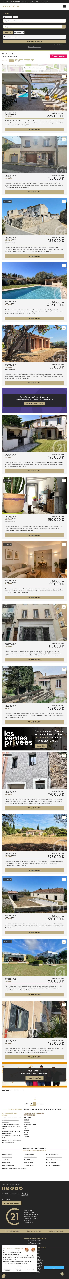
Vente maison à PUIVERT (34, 1272)
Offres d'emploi (28, 1210)
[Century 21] (11, 6)
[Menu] (64, 6)
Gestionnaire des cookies (55, 1231)
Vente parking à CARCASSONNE (34, 1243)
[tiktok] (12, 1188)
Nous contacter (28, 1222)
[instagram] (7, 1188)
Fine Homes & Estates (30, 1216)
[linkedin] (16, 1188)
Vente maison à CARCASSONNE (34, 1240)
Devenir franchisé (29, 1212)
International (27, 1220)
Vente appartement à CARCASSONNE (34, 1242)
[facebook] (3, 1188)
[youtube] (21, 1188)
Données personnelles (34, 1231)
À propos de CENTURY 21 (31, 1218)
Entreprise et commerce (31, 1214)
